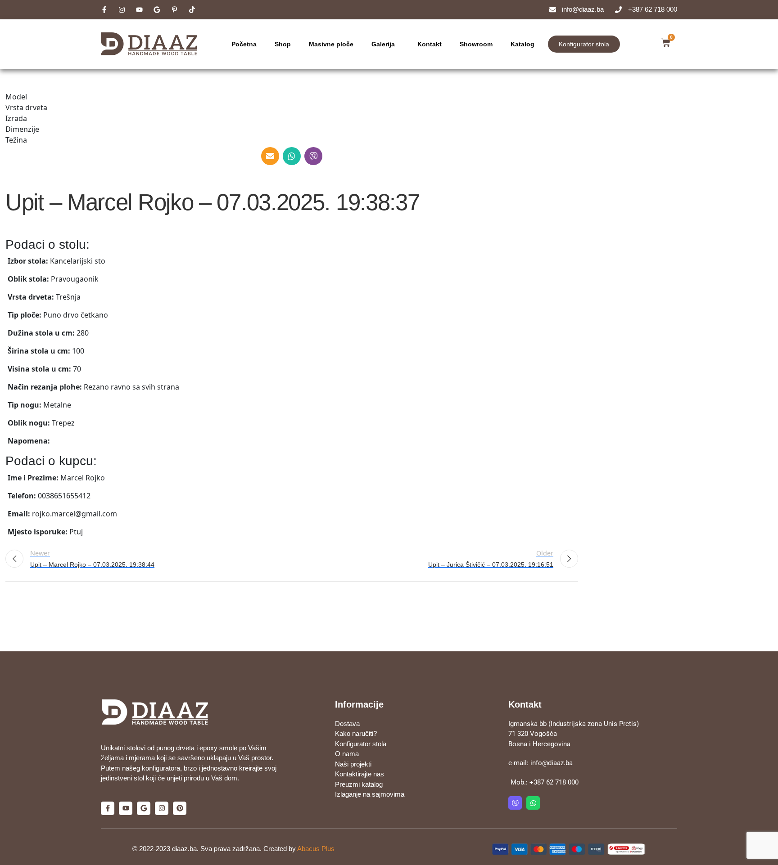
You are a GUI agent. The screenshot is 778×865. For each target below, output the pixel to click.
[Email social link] (270, 156)
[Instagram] (161, 808)
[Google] (143, 808)
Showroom (476, 44)
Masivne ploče (331, 44)
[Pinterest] (179, 808)
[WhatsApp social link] (292, 156)
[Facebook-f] (107, 808)
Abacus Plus (316, 848)
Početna (244, 44)
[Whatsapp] (533, 803)
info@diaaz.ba (551, 763)
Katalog (522, 44)
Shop (283, 44)
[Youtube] (125, 808)
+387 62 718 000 (554, 782)
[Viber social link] (313, 156)
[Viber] (515, 803)
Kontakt (429, 44)
